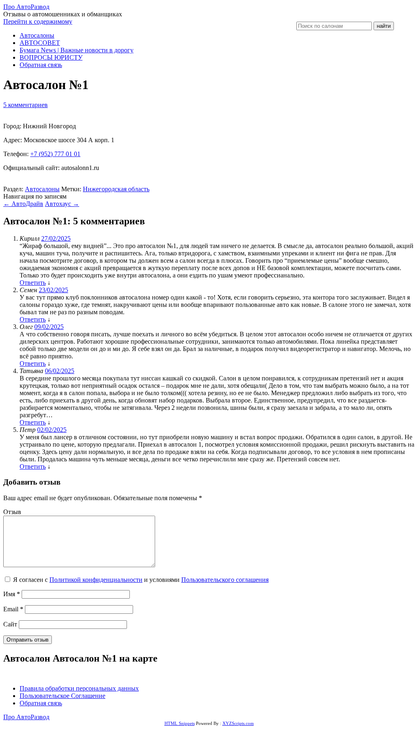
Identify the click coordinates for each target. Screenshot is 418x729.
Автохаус (62, 203)
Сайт (10, 624)
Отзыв (12, 511)
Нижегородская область (116, 189)
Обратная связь (41, 64)
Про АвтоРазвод (26, 6)
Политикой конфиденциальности (95, 579)
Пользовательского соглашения (225, 579)
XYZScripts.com (238, 723)
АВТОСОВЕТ (40, 42)
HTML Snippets (180, 723)
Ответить (33, 282)
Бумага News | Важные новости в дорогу (76, 50)
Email (13, 609)
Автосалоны (37, 35)
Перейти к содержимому (37, 21)
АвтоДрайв (23, 203)
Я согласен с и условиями (141, 579)
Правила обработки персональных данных (79, 688)
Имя (11, 593)
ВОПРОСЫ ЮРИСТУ (51, 57)
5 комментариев (25, 104)
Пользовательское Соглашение (62, 695)
